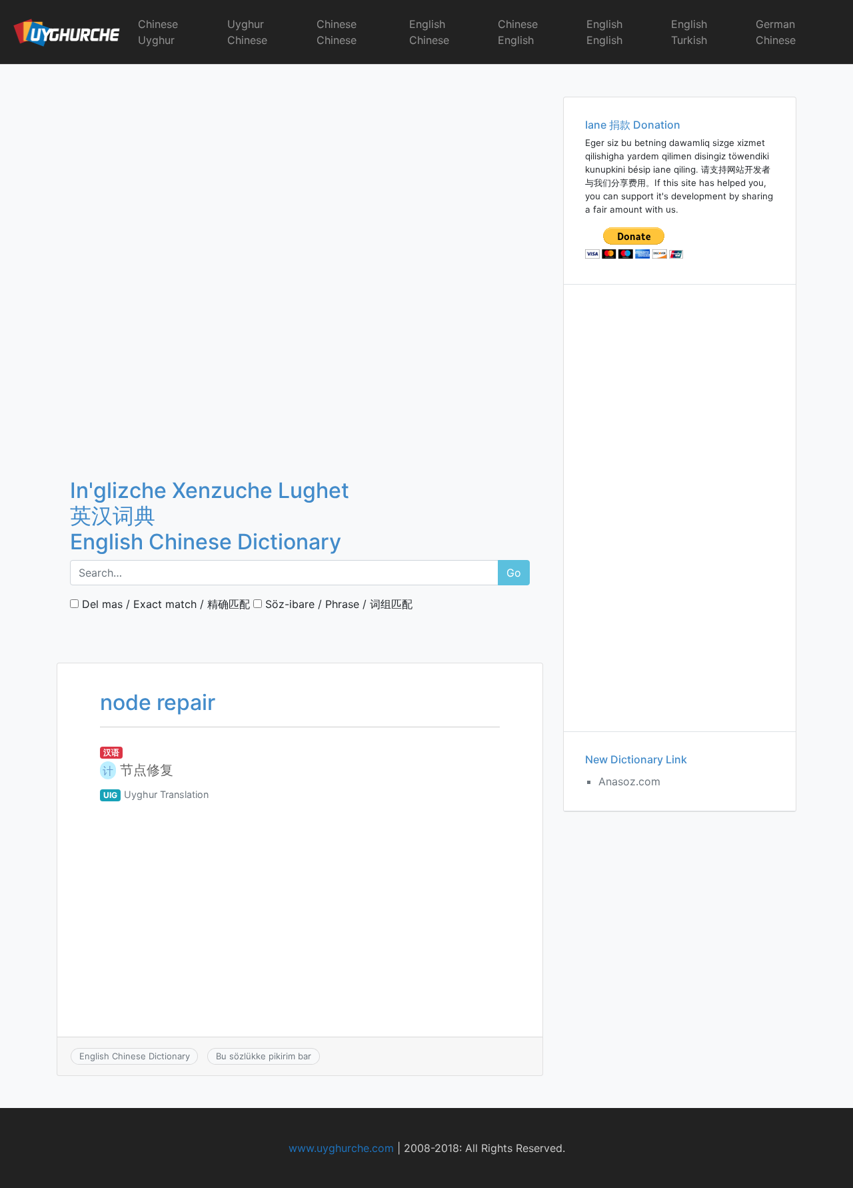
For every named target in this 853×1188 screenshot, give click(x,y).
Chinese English (518, 32)
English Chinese (429, 32)
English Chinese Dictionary (134, 1056)
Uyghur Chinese (247, 32)
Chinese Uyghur (158, 32)
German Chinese (776, 32)
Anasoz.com (629, 781)
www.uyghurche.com (341, 1148)
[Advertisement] (300, 163)
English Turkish (689, 32)
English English (604, 32)
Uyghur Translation (166, 794)
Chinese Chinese (337, 32)
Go (513, 572)
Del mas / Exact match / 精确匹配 (164, 604)
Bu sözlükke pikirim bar (263, 1056)
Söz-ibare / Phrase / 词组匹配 (337, 604)
